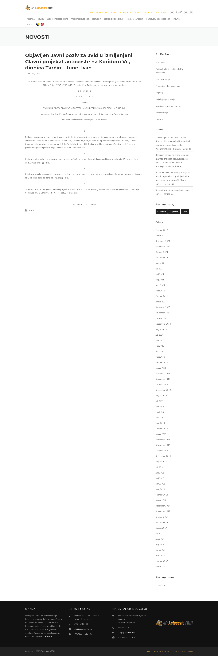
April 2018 (160, 483)
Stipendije (174, 211)
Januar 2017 (161, 566)
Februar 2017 (162, 561)
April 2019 (160, 417)
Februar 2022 (162, 230)
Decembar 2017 (163, 505)
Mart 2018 (160, 489)
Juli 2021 (160, 268)
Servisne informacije (113, 19)
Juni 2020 (160, 340)
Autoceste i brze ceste (57, 19)
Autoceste (161, 211)
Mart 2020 (160, 356)
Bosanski (37, 24)
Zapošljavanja (162, 112)
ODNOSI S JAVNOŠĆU (134, 19)
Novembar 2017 (163, 511)
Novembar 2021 (163, 246)
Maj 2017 (160, 544)
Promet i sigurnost (80, 19)
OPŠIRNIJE (48, 636)
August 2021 (161, 263)
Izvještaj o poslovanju (165, 99)
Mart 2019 (160, 423)
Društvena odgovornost (158, 19)
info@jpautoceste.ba (83, 629)
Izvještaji (159, 92)
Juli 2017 (160, 533)
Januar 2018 (161, 500)
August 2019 (161, 395)
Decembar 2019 (163, 373)
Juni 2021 (160, 274)
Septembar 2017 (163, 522)
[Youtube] (186, 12)
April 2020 (160, 351)
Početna (31, 19)
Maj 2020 (160, 345)
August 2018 (161, 461)
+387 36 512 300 (136, 12)
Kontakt (31, 24)
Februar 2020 (162, 362)
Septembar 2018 (163, 456)
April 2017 (160, 550)
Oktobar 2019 (162, 384)
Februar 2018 (162, 494)
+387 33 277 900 (157, 12)
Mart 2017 (160, 555)
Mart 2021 (160, 290)
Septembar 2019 (163, 390)
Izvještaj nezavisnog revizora (169, 106)
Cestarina (96, 19)
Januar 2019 (161, 434)
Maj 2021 (160, 279)
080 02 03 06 (117, 12)
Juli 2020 (160, 334)
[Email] (191, 12)
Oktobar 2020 (162, 318)
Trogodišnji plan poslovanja (168, 86)
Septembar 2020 (163, 324)
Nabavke (176, 19)
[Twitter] (172, 12)
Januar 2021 (161, 301)
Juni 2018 (160, 472)
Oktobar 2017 (162, 517)
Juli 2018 (160, 467)
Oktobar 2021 (162, 252)
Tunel (185, 211)
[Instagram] (181, 12)
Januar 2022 (161, 235)
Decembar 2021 (163, 241)
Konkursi (159, 119)
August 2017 (161, 528)
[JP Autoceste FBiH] (39, 7)
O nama (41, 19)
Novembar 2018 (163, 445)
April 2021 (160, 285)
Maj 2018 (160, 478)
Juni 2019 (160, 406)
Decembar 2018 (163, 439)
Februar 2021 (162, 296)
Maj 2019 (160, 412)
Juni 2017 (160, 539)
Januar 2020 (161, 368)
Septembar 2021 (163, 257)
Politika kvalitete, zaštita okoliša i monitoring (170, 71)
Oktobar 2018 (162, 450)
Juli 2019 (160, 401)
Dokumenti (160, 62)
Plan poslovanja (163, 79)
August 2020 (161, 329)
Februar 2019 (162, 428)
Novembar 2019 (163, 379)
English (42, 24)
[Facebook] (177, 12)
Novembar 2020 (163, 312)
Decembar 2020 (163, 307)
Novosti (31, 210)
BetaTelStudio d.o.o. (170, 651)
